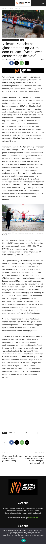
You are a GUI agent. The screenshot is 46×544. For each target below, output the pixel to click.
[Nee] (43, 536)
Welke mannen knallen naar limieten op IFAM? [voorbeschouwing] (12, 458)
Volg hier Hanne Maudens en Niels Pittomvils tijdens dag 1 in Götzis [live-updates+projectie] (34, 459)
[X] (16, 63)
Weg (22, 40)
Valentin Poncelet (31, 433)
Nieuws (10, 8)
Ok (24, 541)
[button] (3, 3)
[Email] (27, 63)
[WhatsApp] (22, 63)
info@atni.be (33, 518)
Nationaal (18, 8)
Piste (17, 40)
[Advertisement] (23, 405)
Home (4, 8)
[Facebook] (11, 63)
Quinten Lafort (10, 60)
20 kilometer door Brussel (16, 433)
